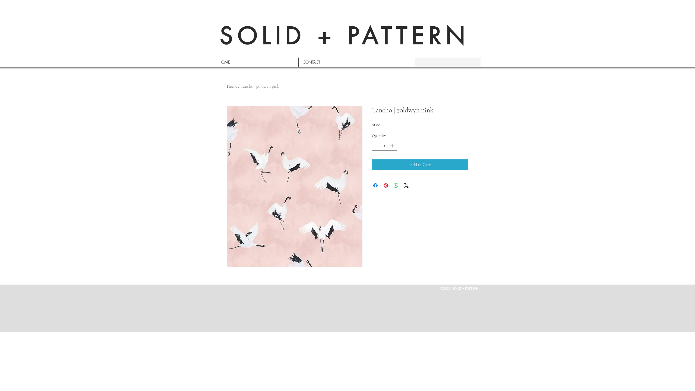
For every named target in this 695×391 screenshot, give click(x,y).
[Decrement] (376, 145)
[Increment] (392, 145)
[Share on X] (406, 185)
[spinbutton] (384, 145)
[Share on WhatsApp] (396, 185)
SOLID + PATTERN (345, 36)
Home (232, 86)
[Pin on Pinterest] (386, 185)
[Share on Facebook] (375, 185)
